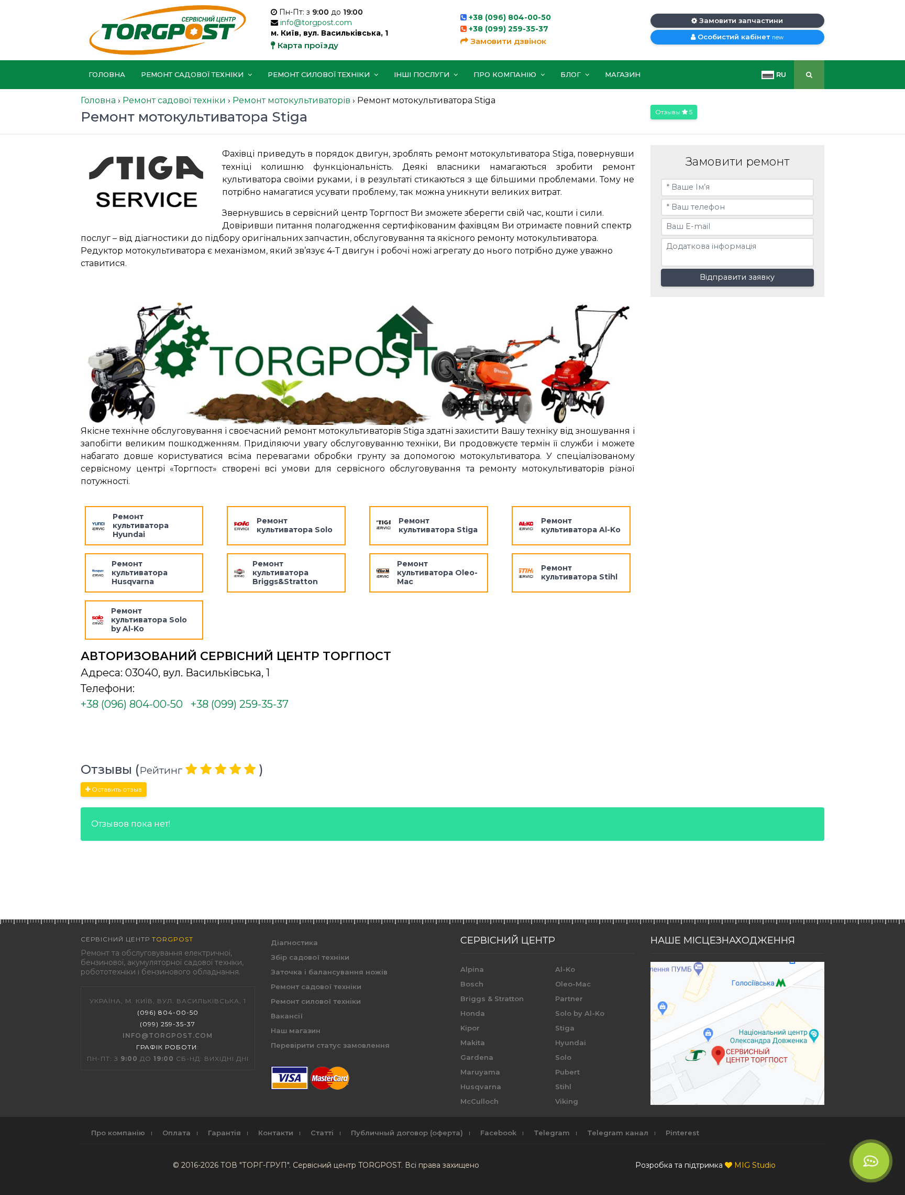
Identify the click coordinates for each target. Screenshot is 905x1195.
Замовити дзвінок (507, 41)
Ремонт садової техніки (193, 74)
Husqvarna (480, 1086)
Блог (571, 74)
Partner (569, 998)
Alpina (472, 969)
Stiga (565, 1028)
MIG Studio (755, 1165)
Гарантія (224, 1132)
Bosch (471, 984)
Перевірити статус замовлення (330, 1045)
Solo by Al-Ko (579, 1013)
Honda (472, 1013)
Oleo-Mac (573, 984)
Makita (472, 1042)
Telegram (552, 1132)
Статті (322, 1132)
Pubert (567, 1072)
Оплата (176, 1132)
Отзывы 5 (673, 112)
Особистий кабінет (739, 36)
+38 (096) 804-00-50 (510, 17)
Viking (566, 1101)
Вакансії (287, 1016)
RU (780, 74)
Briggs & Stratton (492, 998)
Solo (563, 1057)
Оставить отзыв (116, 789)
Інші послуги (422, 74)
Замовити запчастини (740, 20)
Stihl (563, 1086)
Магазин (623, 74)
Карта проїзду (306, 45)
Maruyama (480, 1072)
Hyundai (570, 1042)
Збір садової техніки (310, 957)
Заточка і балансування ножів (329, 972)
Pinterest (682, 1132)
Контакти (275, 1132)
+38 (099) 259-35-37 (508, 29)
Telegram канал (617, 1132)
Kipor (470, 1028)
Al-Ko (565, 969)
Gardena (476, 1057)
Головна (107, 74)
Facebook (498, 1132)
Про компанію (505, 74)
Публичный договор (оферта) (407, 1132)
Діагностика (294, 942)
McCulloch (479, 1101)
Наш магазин (296, 1030)
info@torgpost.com (316, 22)
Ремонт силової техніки (320, 74)
